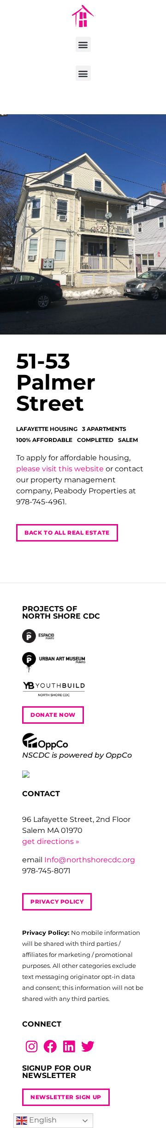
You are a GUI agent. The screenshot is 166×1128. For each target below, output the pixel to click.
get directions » (50, 841)
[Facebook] (50, 1046)
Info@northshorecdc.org (89, 859)
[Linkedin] (68, 1046)
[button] (83, 44)
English (42, 1120)
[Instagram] (31, 1046)
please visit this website (60, 468)
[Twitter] (87, 1046)
